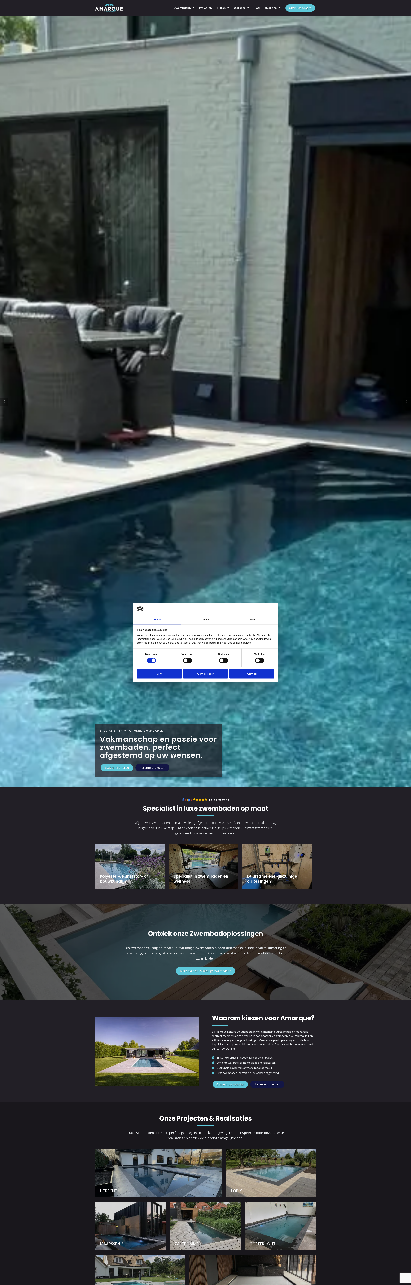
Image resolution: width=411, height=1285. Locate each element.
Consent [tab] (157, 619)
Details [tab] (206, 619)
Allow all (252, 673)
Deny (159, 673)
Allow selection (205, 673)
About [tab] (253, 619)
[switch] (187, 660)
